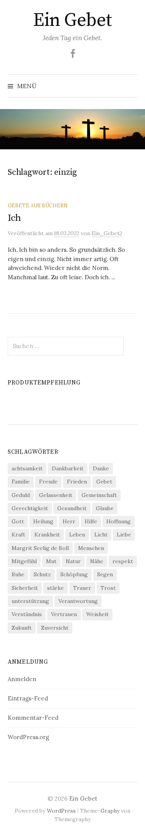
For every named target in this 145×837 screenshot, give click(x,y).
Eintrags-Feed (28, 698)
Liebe (124, 534)
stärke (55, 587)
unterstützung (30, 601)
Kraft (18, 534)
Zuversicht (54, 627)
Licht (100, 534)
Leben (77, 534)
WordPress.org (28, 737)
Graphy (110, 810)
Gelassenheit (55, 495)
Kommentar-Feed (33, 717)
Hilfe (91, 521)
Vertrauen (64, 614)
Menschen (91, 548)
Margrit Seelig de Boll (40, 548)
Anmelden (22, 679)
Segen (105, 574)
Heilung (43, 521)
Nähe (96, 561)
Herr (69, 521)
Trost (108, 587)
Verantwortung (78, 601)
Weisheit (97, 614)
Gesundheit (72, 508)
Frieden (77, 481)
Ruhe (18, 574)
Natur (73, 561)
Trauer (82, 587)
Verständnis (27, 614)
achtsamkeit (27, 468)
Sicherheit (25, 587)
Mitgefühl (24, 561)
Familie (21, 481)
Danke (101, 468)
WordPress (61, 810)
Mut (51, 561)
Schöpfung (74, 574)
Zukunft (22, 627)
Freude (48, 481)
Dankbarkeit (68, 468)
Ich (14, 218)
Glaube (105, 508)
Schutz (42, 574)
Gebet (104, 481)
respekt (123, 561)
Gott (18, 521)
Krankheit (47, 534)
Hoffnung (118, 521)
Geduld (21, 495)
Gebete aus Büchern (37, 205)
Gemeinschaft (99, 495)
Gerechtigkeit (30, 508)
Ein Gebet (72, 20)
